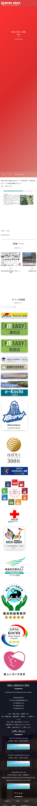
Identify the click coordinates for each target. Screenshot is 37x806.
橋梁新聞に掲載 (32, 271)
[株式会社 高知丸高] (10, 3)
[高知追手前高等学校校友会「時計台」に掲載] (11, 259)
